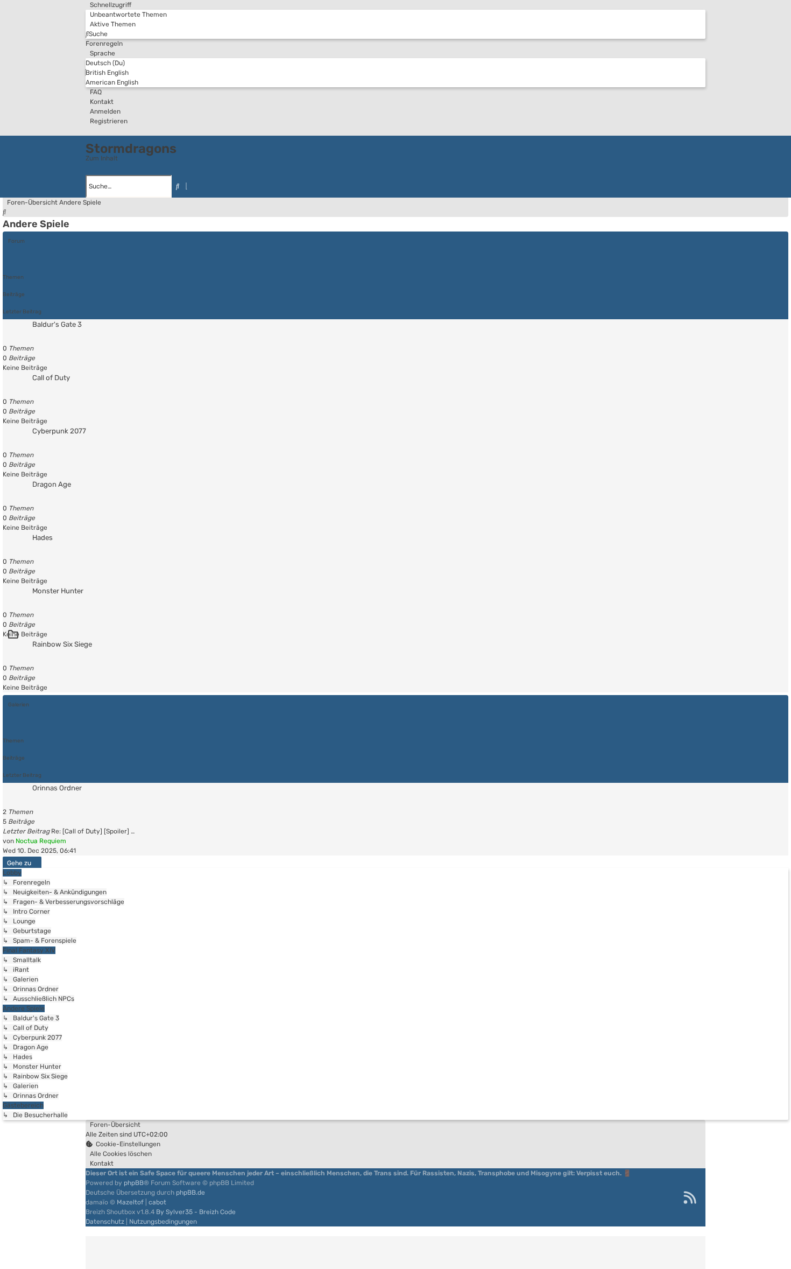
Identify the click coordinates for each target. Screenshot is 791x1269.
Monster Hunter (57, 591)
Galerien (18, 704)
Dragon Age (51, 484)
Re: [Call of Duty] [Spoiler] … (93, 831)
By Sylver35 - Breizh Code (196, 1212)
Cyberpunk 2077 (59, 431)
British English (107, 72)
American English (112, 82)
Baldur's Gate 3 (57, 324)
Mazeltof (130, 1202)
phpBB (134, 1183)
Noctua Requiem (41, 841)
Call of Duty (51, 378)
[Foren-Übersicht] (91, 138)
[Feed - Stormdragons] (690, 1197)
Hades (42, 538)
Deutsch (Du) (105, 63)
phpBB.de (190, 1192)
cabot (157, 1202)
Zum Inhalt (102, 158)
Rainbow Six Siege (62, 644)
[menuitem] (126, 14)
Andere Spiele (36, 224)
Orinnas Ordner (57, 788)
